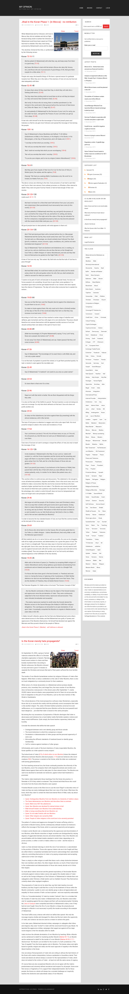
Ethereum (100, 342)
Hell (104, 374)
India (98, 388)
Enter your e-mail (90, 45)
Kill (104, 409)
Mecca (88, 430)
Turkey (97, 539)
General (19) (90, 170)
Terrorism (94, 528)
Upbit (98, 550)
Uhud (96, 543)
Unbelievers (89, 546)
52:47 (53, 107)
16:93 (29, 266)
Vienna (101, 557)
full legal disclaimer (90, 616)
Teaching (104, 525)
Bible (94, 278)
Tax (98, 525)
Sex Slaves (93, 507)
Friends (103, 359)
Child (96, 296)
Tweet (76, 31)
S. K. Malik (89, 493)
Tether (88, 532)
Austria (96, 268)
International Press (91, 395)
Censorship (89, 296)
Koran (103, 412)
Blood (96, 285)
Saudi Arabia (95, 497)
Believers (88, 278)
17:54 (29, 429)
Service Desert (100, 504)
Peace (102, 455)
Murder (104, 440)
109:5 (55, 154)
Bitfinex (88, 282)
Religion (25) (92, 179)
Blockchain (89, 285)
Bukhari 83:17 (64, 937)
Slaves (94, 514)
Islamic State (95, 405)
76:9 (45, 179)
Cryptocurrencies (91, 328)
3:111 (72, 939)
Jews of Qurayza (29, 903)
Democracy (95, 331)
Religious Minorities (91, 490)
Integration (96, 391)
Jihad (92, 409)
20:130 (55, 221)
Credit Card (89, 317)
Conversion (89, 314)
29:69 (29, 525)
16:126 (27, 475)
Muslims (94, 444)
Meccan (94, 430)
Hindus (88, 377)
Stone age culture (91, 518)
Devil (87, 335)
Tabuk (93, 525)
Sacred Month (98, 493)
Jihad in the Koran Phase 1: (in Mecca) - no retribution (49, 22)
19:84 (44, 313)
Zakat (94, 571)
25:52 (29, 411)
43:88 (29, 329)
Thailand (94, 532)
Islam (47, 25)
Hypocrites (89, 384)
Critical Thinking (90, 321)
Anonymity (89, 268)
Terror (87, 528)
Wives (98, 567)
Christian (88, 300)
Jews (87, 409)
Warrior (95, 564)
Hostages (88, 381)
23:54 (29, 379)
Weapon (101, 564)
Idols (103, 384)
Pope (87, 465)
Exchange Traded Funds (93, 349)
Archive (89, 8)
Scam (103, 497)
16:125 (30, 449)
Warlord (88, 564)
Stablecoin (102, 514)
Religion (102, 479)
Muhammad (96, 440)
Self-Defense (90, 504)
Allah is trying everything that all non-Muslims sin (41, 811)
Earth (93, 338)
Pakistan (95, 455)
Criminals (103, 317)
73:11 (43, 72)
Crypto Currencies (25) (95, 174)
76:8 (29, 165)
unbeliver (97, 546)
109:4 (64, 150)
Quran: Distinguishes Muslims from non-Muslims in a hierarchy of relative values (51, 799)
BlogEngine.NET (49, 989)
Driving (88, 338)
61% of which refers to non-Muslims (51, 754)
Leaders (88, 419)
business (98, 289)
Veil (100, 553)
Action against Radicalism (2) (98, 183)
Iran (96, 402)
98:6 (29, 759)
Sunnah (104, 521)
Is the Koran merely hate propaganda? (41, 641)
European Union (94, 345)
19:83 (29, 297)
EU (86, 345)
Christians (96, 300)
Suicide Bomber (90, 521)
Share (63, 31)
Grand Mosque (96, 366)
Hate (96, 370)
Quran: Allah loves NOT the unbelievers (38, 804)
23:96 (29, 390)
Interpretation (102, 398)
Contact (99, 8)
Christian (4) (93, 187)
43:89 (37, 342)
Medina (101, 430)
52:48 (35, 116)
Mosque (88, 440)
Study (100, 518)
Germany (96, 363)
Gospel (88, 366)
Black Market (96, 282)
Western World (90, 567)
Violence (88, 560)
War (100, 560)
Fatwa (92, 356)
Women (88, 571)
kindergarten (95, 412)
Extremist (88, 352)
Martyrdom (102, 423)
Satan (87, 497)
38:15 (31, 197)
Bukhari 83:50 (65, 939)
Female (99, 356)
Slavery (88, 514)
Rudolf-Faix (39, 25)
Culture (100, 328)
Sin (99, 511)
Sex (87, 507)
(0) (77, 25)
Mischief (88, 433)
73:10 (29, 56)
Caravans (96, 292)
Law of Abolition (95, 416)
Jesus (103, 405)
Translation (89, 539)
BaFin (87, 271)
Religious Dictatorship (92, 486)
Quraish (100, 472)
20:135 (61, 255)
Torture (93, 536)
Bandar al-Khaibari (96, 271)
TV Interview (89, 543)
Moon (87, 437)
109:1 (29, 129)
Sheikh (101, 507)
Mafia (87, 423)
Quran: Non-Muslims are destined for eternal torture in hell (44, 806)
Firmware (88, 359)
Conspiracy (89, 307)
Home (81, 8)
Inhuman (88, 391)
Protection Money (91, 472)
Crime (96, 317)
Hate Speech (89, 374)
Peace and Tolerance (92, 458)
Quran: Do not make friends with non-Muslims (40, 813)
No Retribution (101, 447)
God (102, 363)
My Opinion (25, 6)
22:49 (29, 367)
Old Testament (100, 451)
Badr (102, 268)
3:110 (55, 757)
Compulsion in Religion (92, 303)
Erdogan (88, 342)
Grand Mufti (89, 370)
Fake (87, 356)
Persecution (89, 462)
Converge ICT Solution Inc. (93, 310)
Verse (87, 557)
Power (93, 465)
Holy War (103, 377)
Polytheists (98, 462)
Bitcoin (101, 278)
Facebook (96, 352)
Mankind (93, 423)
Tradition (100, 536)
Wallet (95, 560)
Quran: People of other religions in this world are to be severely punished (49, 818)
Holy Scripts (95, 377)
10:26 (67, 581)
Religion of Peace (91, 483)
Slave (104, 511)
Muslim (88, 444)
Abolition (88, 261)
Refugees (95, 479)
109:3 (55, 147)
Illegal (87, 388)
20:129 (30, 194)
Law (87, 416)
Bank (87, 275)
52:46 (55, 99)
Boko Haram (89, 289)
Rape (100, 476)
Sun (98, 521)
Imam (93, 388)
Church (103, 300)
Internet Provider (91, 398)
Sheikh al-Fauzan (91, 511)
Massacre (99, 426)
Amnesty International (92, 264)
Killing (87, 412)
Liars (100, 419)
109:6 (73, 158)
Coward (97, 314)
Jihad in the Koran (90, 224)
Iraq (100, 402)
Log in (108, 8)
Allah (94, 261)
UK (101, 543)
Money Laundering (98, 433)
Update (88, 553)
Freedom (96, 359)
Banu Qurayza (95, 275)
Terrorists (102, 528)
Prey (87, 469)
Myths (101, 444)
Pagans (88, 455)
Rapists (88, 479)
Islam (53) (92, 192)
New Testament (90, 447)
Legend (95, 419)
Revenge (102, 490)
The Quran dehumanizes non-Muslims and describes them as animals (48, 801)
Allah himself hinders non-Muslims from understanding (43, 809)
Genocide (88, 363)
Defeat (88, 331)
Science (94, 500)
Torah (87, 536)
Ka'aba (99, 409)
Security (101, 500)
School (88, 500)
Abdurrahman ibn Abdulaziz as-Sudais (95, 256)
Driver (101, 335)
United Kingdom (90, 550)
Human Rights (98, 381)
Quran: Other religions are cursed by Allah (38, 816)
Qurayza (94, 476)
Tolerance (102, 532)
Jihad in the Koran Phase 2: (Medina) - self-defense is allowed (42, 627)
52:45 (29, 85)
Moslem (100, 437)
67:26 (29, 349)
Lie (105, 419)
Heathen (98, 374)
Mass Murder (89, 426)
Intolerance (89, 402)
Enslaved (100, 338)
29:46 (29, 498)
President (100, 465)
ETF (94, 342)
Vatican (94, 553)
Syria (87, 525)
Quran (87, 476)
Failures (104, 352)
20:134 (30, 230)
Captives (88, 292)
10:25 (29, 558)
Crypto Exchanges (91, 324)
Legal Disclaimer (89, 242)
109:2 (52, 143)
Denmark (104, 331)
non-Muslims (89, 451)
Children (102, 296)
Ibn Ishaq (97, 384)
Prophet (93, 469)
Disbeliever (94, 335)
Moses (93, 437)
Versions (94, 557)
